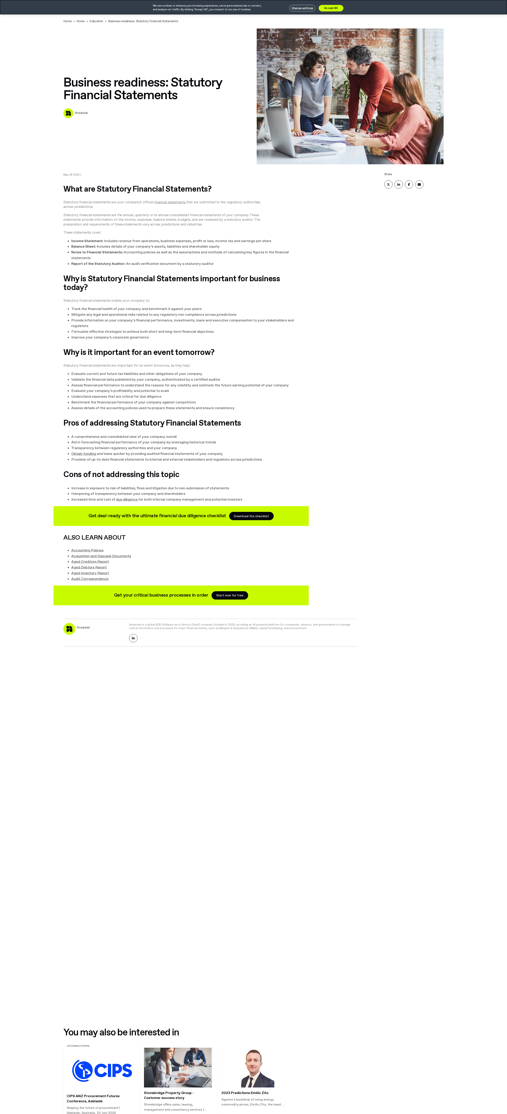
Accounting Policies (87, 550)
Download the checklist (251, 516)
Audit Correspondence (90, 579)
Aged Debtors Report (89, 567)
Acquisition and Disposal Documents (101, 556)
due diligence (127, 499)
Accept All (331, 8)
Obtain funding (83, 453)
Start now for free (229, 595)
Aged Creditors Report (90, 561)
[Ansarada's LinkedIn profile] (133, 638)
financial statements (169, 202)
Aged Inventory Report (90, 573)
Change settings (302, 8)
